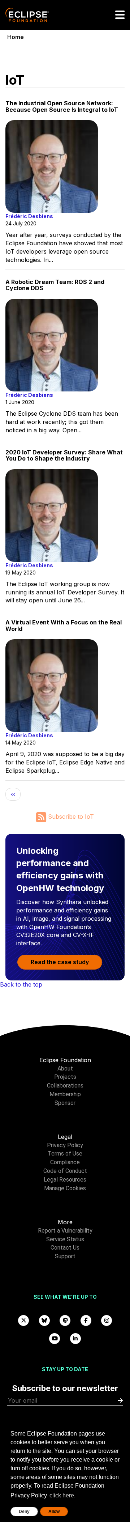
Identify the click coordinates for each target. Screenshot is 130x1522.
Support (65, 1256)
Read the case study (60, 962)
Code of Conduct (65, 1170)
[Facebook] (86, 1320)
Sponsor (65, 1102)
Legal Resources (65, 1179)
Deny (24, 1511)
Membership (65, 1094)
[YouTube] (55, 1338)
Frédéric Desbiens (29, 216)
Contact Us (65, 1247)
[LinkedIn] (75, 1338)
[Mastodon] (65, 1320)
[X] (23, 1320)
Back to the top (21, 984)
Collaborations (65, 1085)
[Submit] (120, 1400)
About (65, 1068)
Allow (54, 1511)
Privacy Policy (65, 1145)
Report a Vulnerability (65, 1230)
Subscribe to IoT (70, 816)
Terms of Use (65, 1153)
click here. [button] (62, 1495)
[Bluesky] (44, 1320)
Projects (65, 1076)
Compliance (65, 1162)
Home (15, 37)
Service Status (65, 1239)
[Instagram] (106, 1320)
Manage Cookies (65, 1188)
